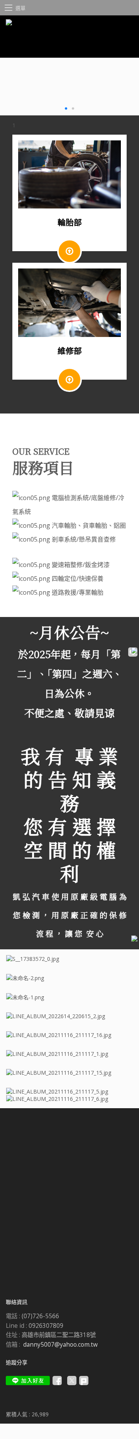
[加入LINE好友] (28, 1380)
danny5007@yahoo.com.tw (60, 1345)
